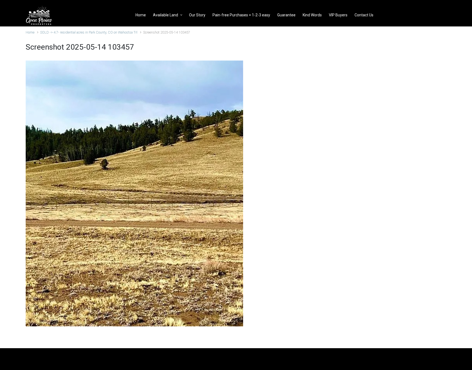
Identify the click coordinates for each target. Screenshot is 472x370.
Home (30, 32)
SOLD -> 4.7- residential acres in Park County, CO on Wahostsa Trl (88, 32)
